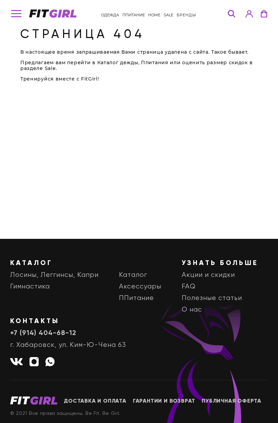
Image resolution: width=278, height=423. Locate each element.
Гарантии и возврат (164, 401)
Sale (168, 15)
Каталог (133, 275)
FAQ (189, 286)
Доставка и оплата (95, 401)
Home (154, 15)
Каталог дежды (117, 62)
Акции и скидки (208, 275)
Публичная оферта (231, 401)
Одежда (110, 15)
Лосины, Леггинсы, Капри (54, 275)
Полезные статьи (212, 298)
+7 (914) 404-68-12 (43, 333)
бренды (186, 15)
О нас (192, 309)
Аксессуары (140, 286)
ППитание (133, 15)
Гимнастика (30, 286)
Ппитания (154, 62)
